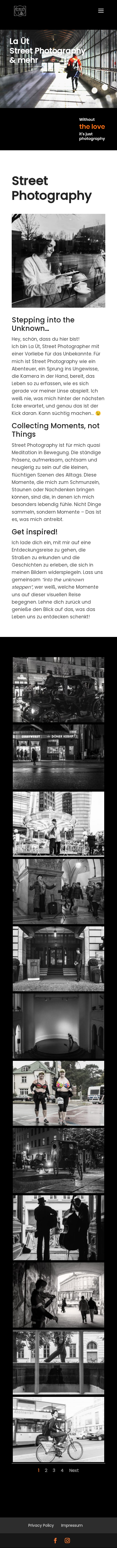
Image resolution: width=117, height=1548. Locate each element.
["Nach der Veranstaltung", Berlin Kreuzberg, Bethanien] (58, 1057)
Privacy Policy (41, 1525)
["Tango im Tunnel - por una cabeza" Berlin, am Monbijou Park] (58, 1326)
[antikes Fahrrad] (58, 1191)
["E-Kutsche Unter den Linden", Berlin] (58, 720)
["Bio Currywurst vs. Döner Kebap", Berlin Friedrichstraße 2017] (58, 788)
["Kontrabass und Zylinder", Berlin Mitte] (58, 1258)
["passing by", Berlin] (58, 1393)
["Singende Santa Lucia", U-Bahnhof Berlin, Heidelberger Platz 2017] (58, 922)
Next (74, 1470)
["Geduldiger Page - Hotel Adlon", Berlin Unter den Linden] (58, 989)
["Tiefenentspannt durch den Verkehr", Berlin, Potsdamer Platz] (58, 1460)
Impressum (72, 1525)
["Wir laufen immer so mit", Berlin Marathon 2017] (58, 1124)
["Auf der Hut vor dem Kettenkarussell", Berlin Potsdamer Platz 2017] (58, 855)
